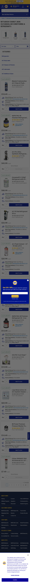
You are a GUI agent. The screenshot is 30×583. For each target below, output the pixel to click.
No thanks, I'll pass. (15, 298)
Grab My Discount (15, 296)
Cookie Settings (15, 575)
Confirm (15, 580)
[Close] (28, 555)
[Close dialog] (28, 280)
